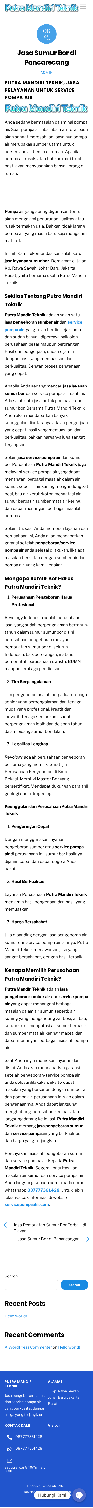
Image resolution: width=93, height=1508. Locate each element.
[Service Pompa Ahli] (42, 10)
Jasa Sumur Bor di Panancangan (49, 1239)
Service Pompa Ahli (43, 1486)
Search (11, 1276)
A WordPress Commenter (28, 1347)
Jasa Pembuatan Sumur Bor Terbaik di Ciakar (49, 1227)
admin (46, 73)
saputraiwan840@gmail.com (25, 1469)
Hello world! (16, 1316)
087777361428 (28, 1436)
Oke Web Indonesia (57, 1492)
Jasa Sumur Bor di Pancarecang (46, 57)
